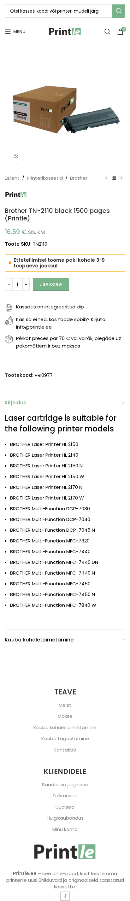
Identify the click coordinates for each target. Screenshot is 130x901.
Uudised (65, 807)
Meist (65, 705)
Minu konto (65, 829)
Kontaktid (65, 749)
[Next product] (121, 178)
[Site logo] (65, 31)
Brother (78, 178)
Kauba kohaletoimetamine (65, 727)
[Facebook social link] (65, 896)
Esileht (12, 178)
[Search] (107, 31)
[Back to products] (114, 178)
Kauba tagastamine (65, 738)
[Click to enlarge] (16, 156)
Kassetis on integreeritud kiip (50, 306)
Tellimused (65, 795)
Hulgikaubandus (65, 818)
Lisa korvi (50, 284)
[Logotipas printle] (65, 851)
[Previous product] (106, 178)
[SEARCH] (118, 11)
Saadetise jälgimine (65, 784)
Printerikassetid (45, 178)
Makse (65, 716)
